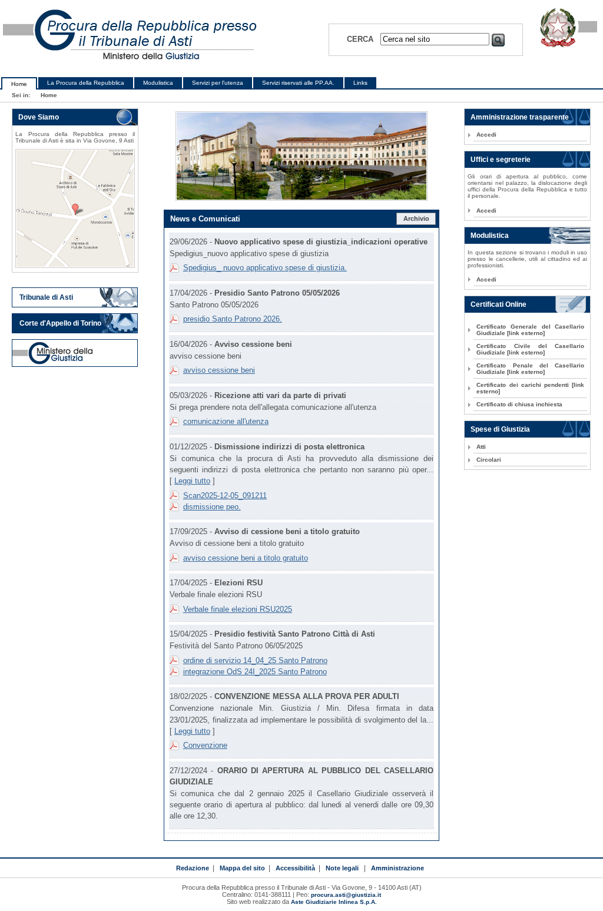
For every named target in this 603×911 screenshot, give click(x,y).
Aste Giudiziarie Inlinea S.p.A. (334, 902)
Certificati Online (498, 304)
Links (360, 82)
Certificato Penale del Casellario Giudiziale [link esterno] (530, 368)
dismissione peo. (212, 506)
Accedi (486, 134)
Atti (481, 446)
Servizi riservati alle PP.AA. (298, 82)
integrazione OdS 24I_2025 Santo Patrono (255, 671)
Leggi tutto (192, 480)
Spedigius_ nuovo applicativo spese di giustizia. (265, 267)
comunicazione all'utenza (226, 421)
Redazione (192, 868)
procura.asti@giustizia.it (346, 895)
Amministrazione (397, 868)
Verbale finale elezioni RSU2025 (237, 609)
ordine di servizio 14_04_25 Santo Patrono (255, 660)
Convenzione (205, 745)
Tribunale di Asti (46, 297)
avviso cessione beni (219, 370)
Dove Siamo (38, 117)
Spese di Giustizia (500, 429)
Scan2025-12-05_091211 (225, 495)
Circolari (488, 459)
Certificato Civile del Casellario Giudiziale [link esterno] (530, 349)
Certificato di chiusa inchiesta (519, 404)
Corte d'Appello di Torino (60, 323)
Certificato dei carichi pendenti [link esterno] (530, 388)
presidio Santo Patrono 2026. (232, 318)
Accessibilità (295, 868)
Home (19, 84)
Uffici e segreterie (501, 159)
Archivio (416, 218)
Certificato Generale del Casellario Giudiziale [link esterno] (530, 329)
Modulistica (158, 82)
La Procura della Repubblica (85, 82)
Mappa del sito (242, 868)
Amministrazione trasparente (520, 117)
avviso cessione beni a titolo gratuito (245, 558)
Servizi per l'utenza (217, 82)
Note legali (342, 868)
